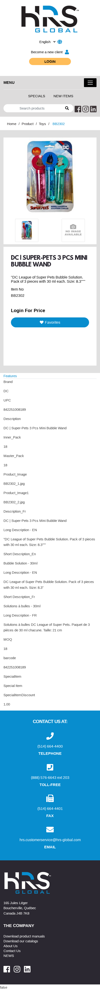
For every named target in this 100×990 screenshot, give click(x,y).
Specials (36, 96)
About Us (10, 946)
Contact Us (12, 950)
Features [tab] (10, 376)
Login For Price (28, 310)
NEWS (8, 955)
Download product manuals (24, 936)
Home (11, 123)
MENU (9, 82)
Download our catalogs (20, 941)
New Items (63, 96)
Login (50, 61)
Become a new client (47, 52)
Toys (42, 123)
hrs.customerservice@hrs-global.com (50, 840)
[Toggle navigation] (90, 82)
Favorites (52, 322)
